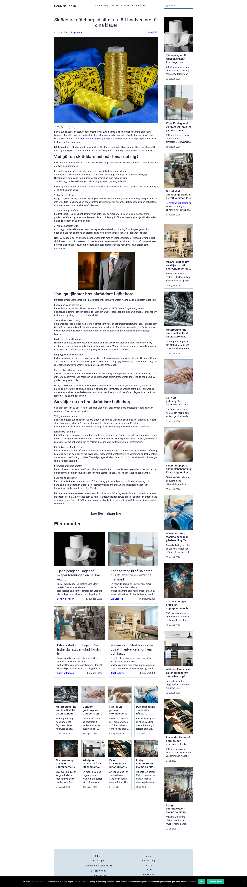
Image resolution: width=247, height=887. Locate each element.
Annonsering (101, 5)
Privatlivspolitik (215, 882)
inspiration (153, 32)
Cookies (125, 5)
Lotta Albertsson (65, 598)
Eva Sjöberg (116, 598)
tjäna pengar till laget (180, 67)
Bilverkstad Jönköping (177, 203)
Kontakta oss (139, 5)
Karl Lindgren (117, 673)
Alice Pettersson (65, 673)
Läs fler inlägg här (106, 513)
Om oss (114, 5)
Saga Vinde (76, 32)
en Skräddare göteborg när (93, 138)
